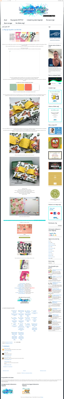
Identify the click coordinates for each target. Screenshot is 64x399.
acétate (49, 252)
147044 (21, 322)
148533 (21, 330)
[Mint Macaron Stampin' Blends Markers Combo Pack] (21, 335)
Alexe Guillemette (22, 293)
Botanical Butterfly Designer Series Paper (28, 315)
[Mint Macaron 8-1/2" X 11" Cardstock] (14, 312)
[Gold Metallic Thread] (34, 318)
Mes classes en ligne (50, 20)
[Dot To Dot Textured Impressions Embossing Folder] (21, 326)
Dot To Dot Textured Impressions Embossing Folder (21, 328)
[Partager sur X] (18, 342)
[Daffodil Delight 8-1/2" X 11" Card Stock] (21, 312)
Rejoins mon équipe (8, 23)
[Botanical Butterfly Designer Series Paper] (28, 312)
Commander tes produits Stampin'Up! (35, 20)
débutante (50, 255)
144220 (28, 321)
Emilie (5, 352)
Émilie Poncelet (22, 289)
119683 (21, 316)
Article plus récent (6, 370)
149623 (14, 322)
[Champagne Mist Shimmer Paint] (21, 319)
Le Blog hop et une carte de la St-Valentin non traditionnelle (56, 283)
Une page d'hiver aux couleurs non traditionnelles (56, 289)
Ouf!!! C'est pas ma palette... (56, 326)
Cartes (49, 242)
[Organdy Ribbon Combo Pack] (14, 319)
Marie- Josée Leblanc (19, 292)
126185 (14, 326)
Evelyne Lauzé (21, 290)
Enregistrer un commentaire (7, 366)
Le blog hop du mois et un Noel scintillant (56, 309)
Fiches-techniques (51, 245)
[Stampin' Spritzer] (14, 324)
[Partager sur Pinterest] (20, 342)
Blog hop (8, 343)
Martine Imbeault (22, 291)
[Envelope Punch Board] (28, 324)
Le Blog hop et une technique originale (55, 315)
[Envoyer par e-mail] (16, 342)
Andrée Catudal (6, 361)
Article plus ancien (43, 370)
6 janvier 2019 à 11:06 (7, 364)
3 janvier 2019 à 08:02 (7, 350)
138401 (34, 321)
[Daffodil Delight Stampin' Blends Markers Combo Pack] (14, 335)
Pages (49, 246)
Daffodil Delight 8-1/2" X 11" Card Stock (21, 315)
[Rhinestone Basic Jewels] (28, 318)
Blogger (42, 397)
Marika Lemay (21, 284)
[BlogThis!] (17, 342)
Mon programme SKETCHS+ (16, 20)
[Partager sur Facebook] (19, 342)
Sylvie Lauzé (6, 348)
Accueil (5, 20)
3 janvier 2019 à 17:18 (7, 359)
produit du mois (51, 256)
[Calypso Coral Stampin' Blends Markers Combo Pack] (34, 326)
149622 (28, 316)
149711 (34, 313)
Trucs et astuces (51, 248)
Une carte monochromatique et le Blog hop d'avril (56, 295)
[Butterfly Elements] (34, 311)
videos (49, 258)
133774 (28, 327)
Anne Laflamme (22, 283)
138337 (14, 315)
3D (5, 343)
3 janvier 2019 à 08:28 (7, 355)
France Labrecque (21, 286)
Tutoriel (11, 343)
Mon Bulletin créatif (19, 23)
